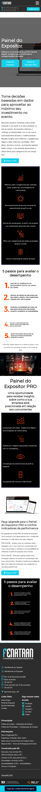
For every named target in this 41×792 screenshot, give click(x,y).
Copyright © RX (7, 775)
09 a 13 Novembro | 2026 (10, 8)
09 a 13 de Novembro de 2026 (15, 677)
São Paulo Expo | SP (9, 10)
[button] (33, 9)
